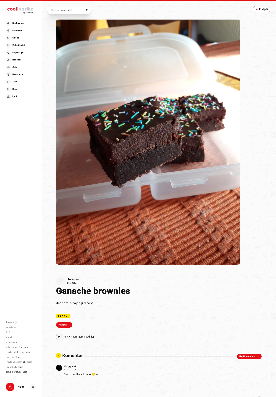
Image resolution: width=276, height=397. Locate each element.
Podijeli (263, 9)
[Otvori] (33, 387)
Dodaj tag (63, 325)
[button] (20, 59)
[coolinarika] (20, 9)
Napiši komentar (247, 356)
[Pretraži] (87, 10)
